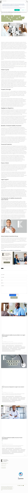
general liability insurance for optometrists (7, 21)
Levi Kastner (4, 341)
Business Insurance (4, 17)
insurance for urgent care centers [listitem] (16, 349)
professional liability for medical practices (16, 19)
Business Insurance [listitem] (4, 397)
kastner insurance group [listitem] (16, 397)
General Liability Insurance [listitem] (13, 348)
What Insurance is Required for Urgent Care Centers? (13, 387)
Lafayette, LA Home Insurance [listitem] (10, 345)
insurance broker (22, 17)
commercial (18, 240)
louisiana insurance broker (4, 18)
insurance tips (9, 17)
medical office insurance (21, 18)
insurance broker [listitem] (23, 397)
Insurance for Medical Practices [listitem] (6, 349)
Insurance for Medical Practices (5, 19)
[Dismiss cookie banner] (25, 2)
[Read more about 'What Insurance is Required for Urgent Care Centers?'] (14, 369)
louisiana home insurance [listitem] (18, 345)
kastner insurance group (15, 17)
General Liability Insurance (12, 18)
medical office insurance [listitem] (21, 348)
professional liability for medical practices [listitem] (17, 452)
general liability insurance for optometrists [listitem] (7, 453)
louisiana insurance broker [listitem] (5, 348)
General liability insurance (5, 127)
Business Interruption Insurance (20, 65)
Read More (25, 352)
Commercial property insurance (6, 91)
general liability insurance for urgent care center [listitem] (8, 401)
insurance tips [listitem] (10, 397)
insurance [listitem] (3, 345)
